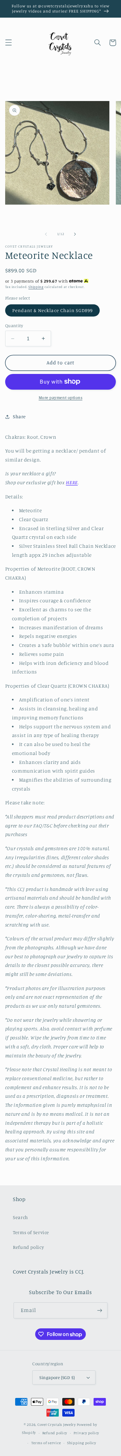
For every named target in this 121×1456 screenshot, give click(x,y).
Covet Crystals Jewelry (56, 1424)
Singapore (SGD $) (57, 1377)
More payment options (61, 397)
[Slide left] (46, 234)
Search (20, 1217)
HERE (72, 482)
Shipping (36, 287)
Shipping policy (81, 1443)
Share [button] (19, 416)
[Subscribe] (99, 1310)
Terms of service (46, 1443)
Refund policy (28, 1247)
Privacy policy (86, 1433)
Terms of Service (31, 1232)
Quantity (14, 325)
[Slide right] (75, 234)
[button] (8, 42)
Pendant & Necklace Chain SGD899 (52, 310)
